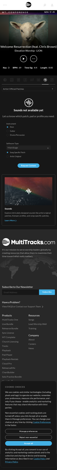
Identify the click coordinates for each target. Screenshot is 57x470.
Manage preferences (28, 431)
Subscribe (46, 292)
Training (32, 328)
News (31, 348)
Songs (31, 319)
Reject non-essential (29, 437)
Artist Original (15, 156)
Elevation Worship (25, 50)
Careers (32, 344)
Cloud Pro (7, 363)
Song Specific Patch (17, 152)
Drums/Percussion (17, 135)
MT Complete (8, 337)
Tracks (5, 346)
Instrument (11, 124)
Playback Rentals (10, 359)
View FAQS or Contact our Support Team (21, 306)
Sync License (8, 332)
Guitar (12, 131)
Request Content (28, 165)
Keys (12, 127)
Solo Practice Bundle (12, 376)
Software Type (12, 143)
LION (39, 50)
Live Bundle (7, 324)
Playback (6, 350)
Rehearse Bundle (10, 328)
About (31, 339)
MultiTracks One (10, 319)
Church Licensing (10, 341)
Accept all (28, 443)
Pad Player (7, 354)
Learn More (10, 220)
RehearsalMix (8, 368)
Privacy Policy (11, 462)
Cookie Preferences (42, 422)
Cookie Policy (39, 458)
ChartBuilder (8, 372)
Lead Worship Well (37, 324)
